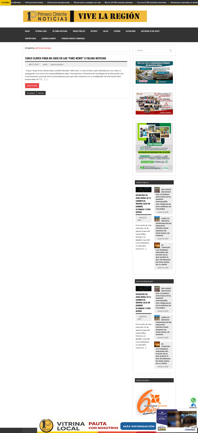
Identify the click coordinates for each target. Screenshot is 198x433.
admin (45, 64)
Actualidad (130, 31)
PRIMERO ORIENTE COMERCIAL (73, 38)
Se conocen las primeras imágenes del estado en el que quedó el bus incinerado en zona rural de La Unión (163, 255)
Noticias (41, 93)
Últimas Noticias (60, 31)
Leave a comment (57, 64)
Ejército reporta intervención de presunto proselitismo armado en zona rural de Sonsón (163, 227)
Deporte (94, 31)
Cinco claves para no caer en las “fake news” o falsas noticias (65, 58)
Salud (105, 31)
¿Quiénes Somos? (49, 38)
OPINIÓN (117, 31)
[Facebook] (193, 406)
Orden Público (79, 31)
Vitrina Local (41, 31)
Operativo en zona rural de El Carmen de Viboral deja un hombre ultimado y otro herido (143, 204)
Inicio (27, 31)
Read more (32, 85)
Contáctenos (30, 38)
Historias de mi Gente (150, 31)
